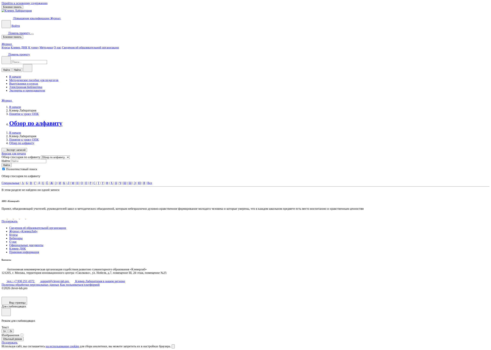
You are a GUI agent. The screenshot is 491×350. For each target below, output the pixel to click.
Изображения (11, 335)
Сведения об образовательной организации (90, 47)
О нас (57, 47)
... (14, 150)
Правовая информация (24, 252)
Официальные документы (26, 245)
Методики (46, 47)
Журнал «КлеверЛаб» (23, 231)
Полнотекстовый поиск (21, 169)
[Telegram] (11, 218)
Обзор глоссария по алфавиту (21, 157)
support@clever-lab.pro (55, 281)
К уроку (33, 47)
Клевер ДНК (19, 47)
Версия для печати (14, 153)
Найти (6, 70)
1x (4, 331)
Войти (16, 25)
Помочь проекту (19, 33)
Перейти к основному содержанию (25, 3)
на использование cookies (62, 346)
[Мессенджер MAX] (28, 218)
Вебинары (16, 238)
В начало (15, 107)
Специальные (11, 183)
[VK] (5, 218)
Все (149, 183)
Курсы (6, 47)
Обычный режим (12, 339)
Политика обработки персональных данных (30, 284)
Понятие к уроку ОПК (24, 114)
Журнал (55, 18)
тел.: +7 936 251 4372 (20, 281)
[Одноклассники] (23, 218)
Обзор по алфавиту (35, 123)
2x (11, 331)
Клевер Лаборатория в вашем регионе (99, 281)
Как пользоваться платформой (80, 284)
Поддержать (9, 221)
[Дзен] (17, 218)
